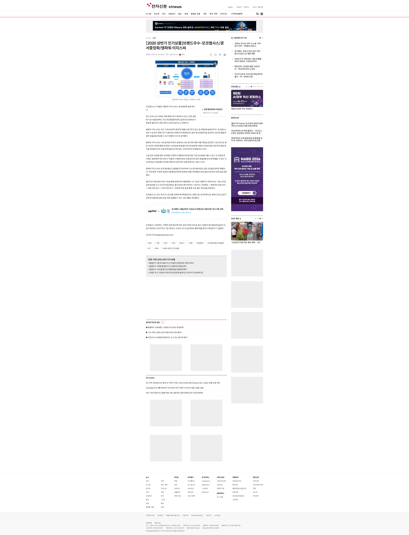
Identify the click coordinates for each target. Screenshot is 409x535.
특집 (162, 503)
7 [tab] (260, 86)
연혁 (254, 488)
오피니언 (223, 14)
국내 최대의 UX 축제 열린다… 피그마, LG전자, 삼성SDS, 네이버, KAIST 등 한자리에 (246, 133)
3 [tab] (251, 86)
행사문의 (235, 485)
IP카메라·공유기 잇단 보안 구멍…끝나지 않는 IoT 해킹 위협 (248, 52)
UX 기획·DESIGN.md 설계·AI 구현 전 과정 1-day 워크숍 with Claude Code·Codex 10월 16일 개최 (183, 383)
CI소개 (255, 492)
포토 (175, 485)
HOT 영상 (236, 218)
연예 (175, 481)
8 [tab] (262, 86)
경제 (186, 14)
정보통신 (200, 243)
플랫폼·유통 (195, 14)
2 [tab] (262, 37)
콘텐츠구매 (220, 488)
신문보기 (239, 7)
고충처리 (235, 500)
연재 (162, 507)
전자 (163, 14)
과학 (205, 14)
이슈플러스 (191, 481)
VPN (156, 248)
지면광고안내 (236, 481)
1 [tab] (260, 37)
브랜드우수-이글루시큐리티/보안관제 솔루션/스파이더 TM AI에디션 (176, 272)
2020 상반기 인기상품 (171, 248)
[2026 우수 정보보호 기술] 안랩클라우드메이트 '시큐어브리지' (248, 60)
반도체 (156, 14)
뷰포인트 (191, 492)
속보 (147, 481)
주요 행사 (236, 87)
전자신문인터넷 (258, 485)
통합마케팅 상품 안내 (239, 488)
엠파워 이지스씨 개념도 (210, 113)
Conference (206, 481)
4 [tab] (253, 86)
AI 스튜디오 (191, 485)
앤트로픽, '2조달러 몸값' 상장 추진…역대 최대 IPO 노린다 (247, 67)
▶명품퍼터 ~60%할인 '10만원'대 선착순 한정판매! (165, 327)
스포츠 (163, 500)
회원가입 (260, 7)
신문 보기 (220, 485)
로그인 (255, 7)
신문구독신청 (221, 481)
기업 (157, 243)
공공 (150, 243)
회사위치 (256, 496)
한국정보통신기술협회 (216, 243)
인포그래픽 (191, 496)
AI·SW (148, 14)
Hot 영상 (191, 488)
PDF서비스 (205, 492)
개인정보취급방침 (238, 496)
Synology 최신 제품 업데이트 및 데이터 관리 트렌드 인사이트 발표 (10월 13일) (175, 388)
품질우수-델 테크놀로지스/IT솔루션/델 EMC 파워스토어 (171, 263)
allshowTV (205, 485)
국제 (162, 492)
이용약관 (235, 492)
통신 (179, 14)
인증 (190, 243)
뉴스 (147, 477)
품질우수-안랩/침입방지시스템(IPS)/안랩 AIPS (167, 266)
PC (149, 248)
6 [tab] (258, 86)
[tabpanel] (247, 60)
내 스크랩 (220, 497)
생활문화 (177, 492)
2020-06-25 (177, 55)
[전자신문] (164, 5)
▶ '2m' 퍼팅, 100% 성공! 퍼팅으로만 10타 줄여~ (164, 332)
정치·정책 (213, 14)
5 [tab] (255, 86)
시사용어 (205, 488)
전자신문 (256, 481)
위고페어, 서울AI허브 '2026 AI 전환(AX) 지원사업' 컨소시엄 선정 (197, 209)
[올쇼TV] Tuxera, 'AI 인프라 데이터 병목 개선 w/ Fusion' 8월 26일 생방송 (247, 124)
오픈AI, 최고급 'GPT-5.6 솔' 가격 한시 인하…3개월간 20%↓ (248, 44)
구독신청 (246, 7)
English (230, 7)
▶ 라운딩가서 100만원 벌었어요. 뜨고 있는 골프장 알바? (166, 337)
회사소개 (157, 523)
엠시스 (182, 243)
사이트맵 (217, 515)
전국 (162, 496)
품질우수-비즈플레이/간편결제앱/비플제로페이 (168, 269)
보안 (154, 38)
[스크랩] (215, 55)
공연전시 (177, 488)
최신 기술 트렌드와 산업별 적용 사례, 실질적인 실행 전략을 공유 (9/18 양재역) (174, 393)
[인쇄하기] (225, 54)
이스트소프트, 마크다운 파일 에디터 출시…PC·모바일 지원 (249, 75)
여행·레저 (177, 496)
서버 (173, 243)
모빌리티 (171, 14)
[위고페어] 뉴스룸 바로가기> (181, 213)
